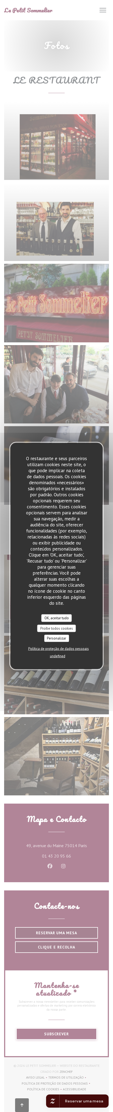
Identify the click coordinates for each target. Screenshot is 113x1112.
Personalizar (56, 638)
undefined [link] (57, 656)
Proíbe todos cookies (56, 628)
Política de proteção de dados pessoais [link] (58, 648)
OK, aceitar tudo (56, 618)
